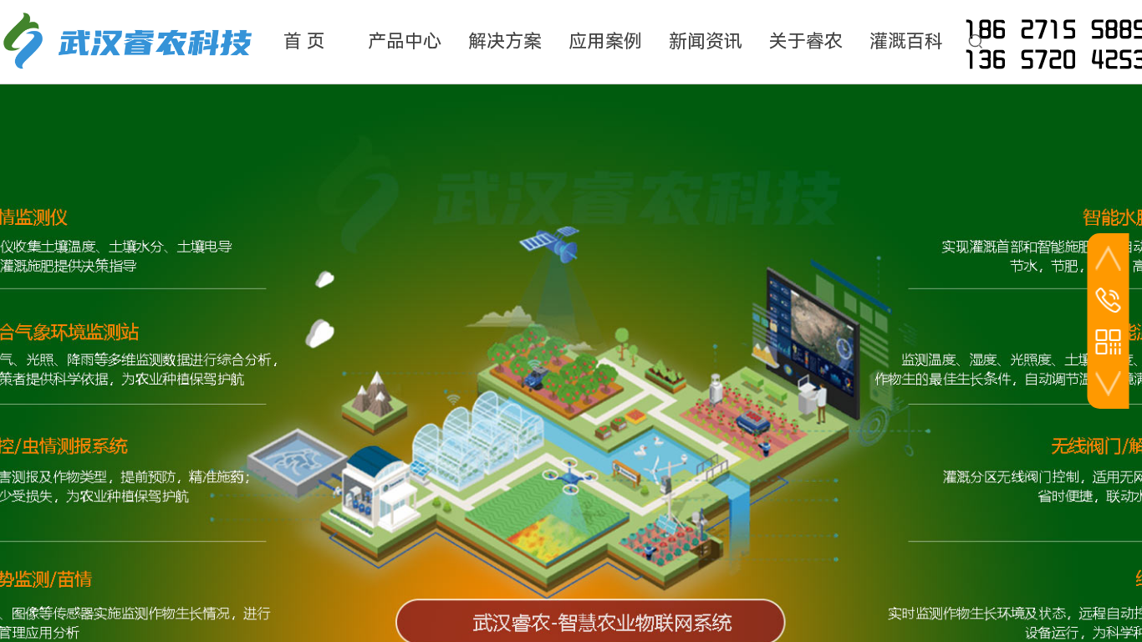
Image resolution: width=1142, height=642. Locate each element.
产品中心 (404, 41)
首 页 (304, 41)
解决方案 (505, 41)
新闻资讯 (705, 41)
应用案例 (605, 41)
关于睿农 (806, 41)
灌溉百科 (906, 41)
